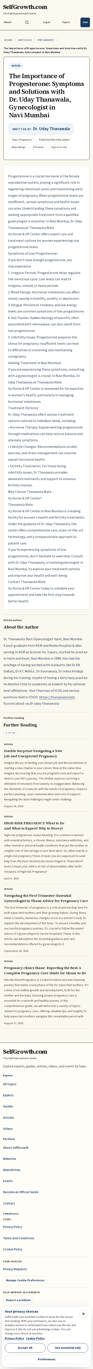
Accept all (25, 1347)
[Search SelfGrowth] (27, 22)
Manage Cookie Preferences (25, 1280)
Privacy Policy (12, 1227)
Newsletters (12, 1170)
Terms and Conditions (18, 1238)
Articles (25, 40)
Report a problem (18, 1300)
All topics (9, 1084)
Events (8, 1181)
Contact (9, 1203)
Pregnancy (46, 40)
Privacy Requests (15, 1269)
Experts (8, 1095)
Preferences (46, 1359)
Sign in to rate (59, 147)
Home (8, 40)
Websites (9, 1159)
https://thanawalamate (57, 697)
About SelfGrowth (16, 1148)
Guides (8, 1106)
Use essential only (68, 1347)
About (7, 22)
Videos (8, 1129)
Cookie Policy (12, 1249)
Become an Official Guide (20, 1192)
